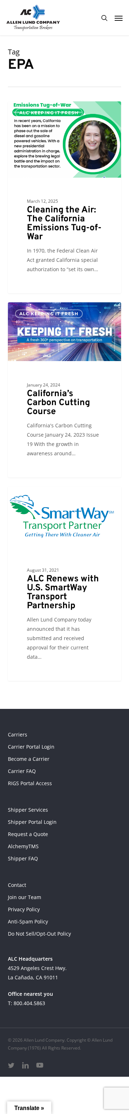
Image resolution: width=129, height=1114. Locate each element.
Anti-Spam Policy (28, 921)
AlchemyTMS (23, 846)
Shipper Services (28, 809)
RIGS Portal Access (30, 783)
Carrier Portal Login (31, 746)
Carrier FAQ (22, 771)
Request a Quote (28, 834)
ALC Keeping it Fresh (48, 112)
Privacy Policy (24, 909)
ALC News (33, 497)
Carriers (17, 734)
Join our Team (24, 897)
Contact (17, 885)
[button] (119, 17)
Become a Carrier (28, 758)
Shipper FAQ (23, 858)
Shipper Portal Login (32, 821)
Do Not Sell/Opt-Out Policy (39, 933)
